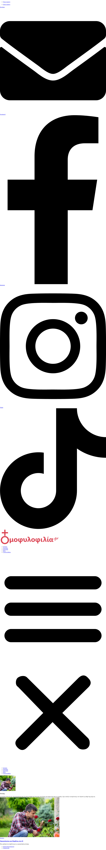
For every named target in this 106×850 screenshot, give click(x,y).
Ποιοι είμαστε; (6, 2)
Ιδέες (4, 551)
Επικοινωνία (6, 848)
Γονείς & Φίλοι (7, 552)
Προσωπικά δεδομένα (8, 846)
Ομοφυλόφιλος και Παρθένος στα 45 (11, 841)
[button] (53, 660)
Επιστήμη (5, 548)
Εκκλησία (5, 549)
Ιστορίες (5, 546)
